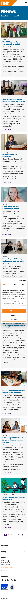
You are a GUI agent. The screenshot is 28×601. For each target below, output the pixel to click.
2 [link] (8, 535)
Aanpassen (13, 315)
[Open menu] (25, 3)
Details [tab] (14, 284)
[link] (22, 535)
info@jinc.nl (6, 570)
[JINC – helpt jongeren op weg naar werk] (11, 3)
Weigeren (14, 319)
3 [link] (11, 535)
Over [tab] (23, 284)
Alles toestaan (14, 311)
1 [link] (5, 535)
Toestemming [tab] (5, 284)
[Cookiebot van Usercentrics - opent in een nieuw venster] (19, 280)
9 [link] (18, 535)
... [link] (15, 535)
